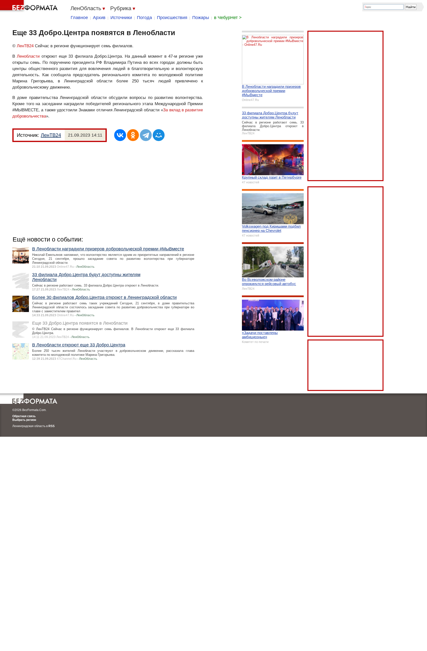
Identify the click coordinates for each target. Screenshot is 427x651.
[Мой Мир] (159, 135)
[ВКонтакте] (120, 135)
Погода (144, 17)
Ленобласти (28, 56)
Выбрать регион (24, 420)
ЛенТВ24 (25, 46)
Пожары (200, 17)
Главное (79, 17)
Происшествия (172, 17)
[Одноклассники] (133, 135)
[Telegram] (146, 135)
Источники (121, 17)
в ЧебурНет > (228, 17)
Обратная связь (24, 416)
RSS (51, 426)
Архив (99, 17)
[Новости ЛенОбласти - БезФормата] (29, 6)
